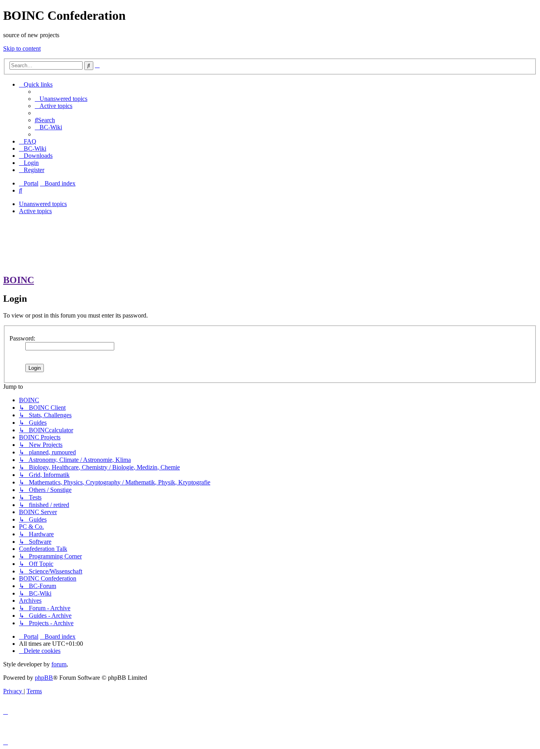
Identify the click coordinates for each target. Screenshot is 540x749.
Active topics (35, 211)
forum (58, 664)
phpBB (44, 677)
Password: (22, 338)
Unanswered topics (43, 203)
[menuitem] (61, 98)
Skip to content (22, 48)
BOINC (18, 280)
